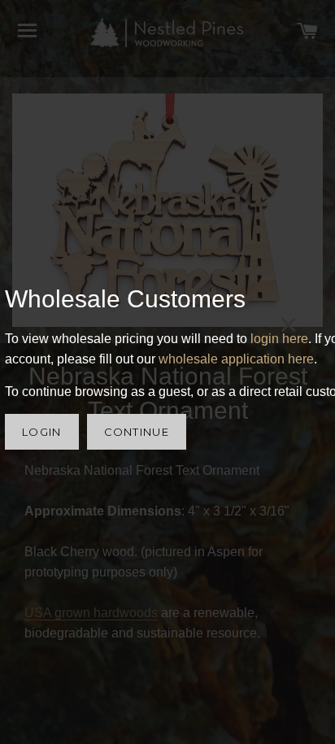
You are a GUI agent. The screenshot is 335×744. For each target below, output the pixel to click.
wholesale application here (236, 359)
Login (42, 431)
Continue (136, 431)
